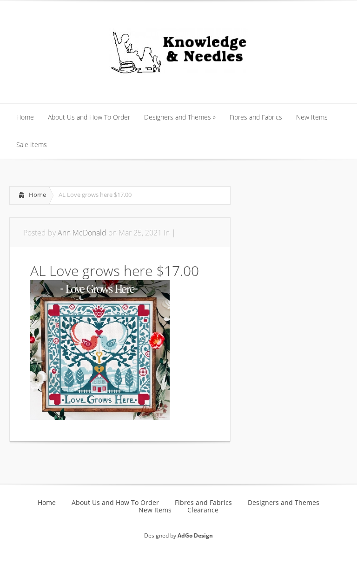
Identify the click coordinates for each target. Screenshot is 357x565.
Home (37, 194)
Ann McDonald (82, 233)
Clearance (202, 510)
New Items (155, 510)
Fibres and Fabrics (203, 502)
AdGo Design (195, 535)
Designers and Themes (283, 502)
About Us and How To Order (115, 502)
